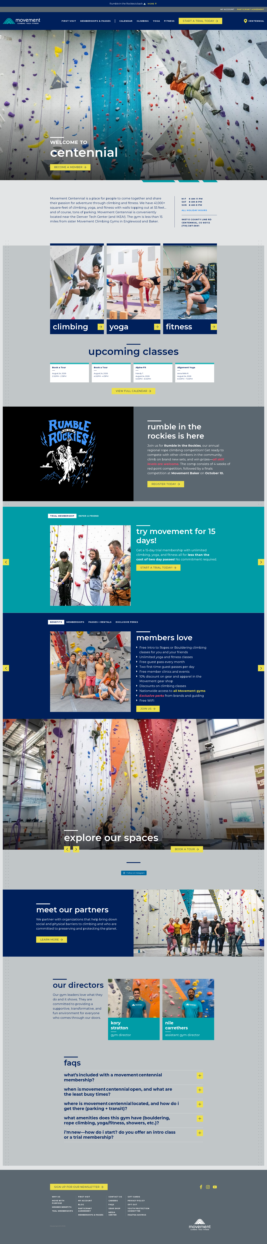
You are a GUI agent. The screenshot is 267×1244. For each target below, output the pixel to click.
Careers (113, 1201)
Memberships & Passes (95, 21)
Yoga (156, 21)
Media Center (112, 1213)
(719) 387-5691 (190, 225)
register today (164, 484)
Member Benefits (61, 1207)
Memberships (75, 622)
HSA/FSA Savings (137, 1215)
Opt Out (132, 1205)
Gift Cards (134, 1197)
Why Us (56, 1197)
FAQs (111, 1205)
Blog (81, 1205)
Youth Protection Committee (138, 1209)
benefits (56, 622)
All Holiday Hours (194, 210)
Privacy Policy (136, 1201)
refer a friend (89, 516)
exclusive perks (127, 622)
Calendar (126, 21)
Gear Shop (114, 1208)
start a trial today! (156, 567)
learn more (49, 939)
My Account (227, 9)
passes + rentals (100, 622)
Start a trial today (198, 21)
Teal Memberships (62, 1211)
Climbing (143, 21)
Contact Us (115, 1197)
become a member (68, 167)
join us (146, 708)
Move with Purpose (58, 1202)
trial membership (62, 516)
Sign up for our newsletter (77, 1186)
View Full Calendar (131, 391)
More (151, 4)
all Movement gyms (189, 691)
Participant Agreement (250, 9)
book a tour (185, 849)
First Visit (69, 21)
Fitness (169, 21)
